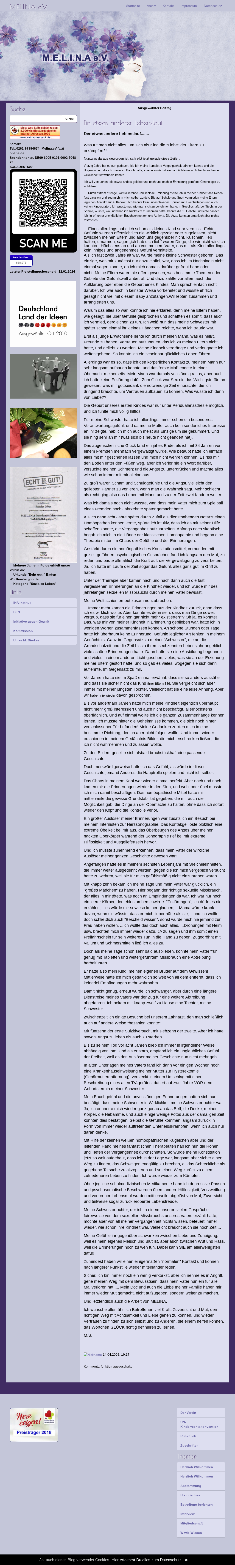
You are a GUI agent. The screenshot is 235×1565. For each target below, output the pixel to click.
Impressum (189, 6)
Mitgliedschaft (191, 1523)
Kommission (23, 631)
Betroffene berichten (196, 1504)
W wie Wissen (191, 1533)
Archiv (151, 6)
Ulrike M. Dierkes (26, 640)
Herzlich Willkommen (196, 1467)
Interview (187, 1514)
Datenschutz (213, 6)
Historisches (190, 1495)
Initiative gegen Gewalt (31, 621)
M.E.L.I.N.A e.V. (28, 7)
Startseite (133, 6)
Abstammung (190, 1486)
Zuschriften (189, 1445)
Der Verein (188, 1413)
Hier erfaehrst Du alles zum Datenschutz (147, 1560)
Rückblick (188, 1436)
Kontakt (168, 6)
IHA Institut (22, 603)
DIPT (17, 612)
